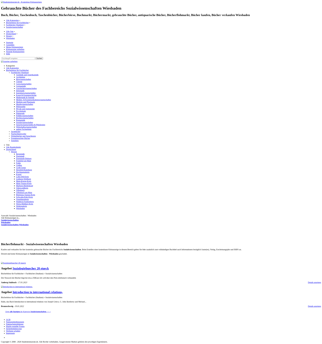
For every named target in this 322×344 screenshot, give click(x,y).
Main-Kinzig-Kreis (23, 181)
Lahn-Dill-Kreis (22, 177)
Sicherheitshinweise (14, 329)
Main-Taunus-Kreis (24, 183)
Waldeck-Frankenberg (25, 202)
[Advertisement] (47, 234)
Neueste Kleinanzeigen (15, 52)
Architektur (20, 77)
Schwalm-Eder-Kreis (24, 197)
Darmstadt (20, 156)
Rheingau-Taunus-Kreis (25, 195)
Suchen (39, 58)
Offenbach (20, 190)
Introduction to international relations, (38, 292)
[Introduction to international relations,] (17, 287)
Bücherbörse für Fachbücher (17, 23)
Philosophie (20, 107)
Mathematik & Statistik (25, 97)
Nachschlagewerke (18, 134)
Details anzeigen (314, 282)
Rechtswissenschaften (24, 118)
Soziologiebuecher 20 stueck (31, 268)
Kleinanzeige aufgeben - (25, 258)
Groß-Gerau (21, 168)
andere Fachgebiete (23, 129)
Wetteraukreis (21, 206)
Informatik (20, 91)
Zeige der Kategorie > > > (28, 312)
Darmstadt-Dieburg (23, 158)
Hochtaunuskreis (22, 172)
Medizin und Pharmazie (25, 102)
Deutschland (11, 34)
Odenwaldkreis (22, 188)
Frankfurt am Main (23, 161)
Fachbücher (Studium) (15, 25)
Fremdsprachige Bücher (20, 138)
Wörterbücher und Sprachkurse (23, 136)
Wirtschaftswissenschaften (26, 127)
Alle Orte (9, 31)
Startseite (9, 42)
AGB (8, 320)
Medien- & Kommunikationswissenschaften (33, 100)
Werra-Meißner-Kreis (24, 204)
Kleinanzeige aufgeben (15, 49)
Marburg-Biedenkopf (24, 186)
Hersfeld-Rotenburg (24, 170)
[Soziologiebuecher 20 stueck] (13, 263)
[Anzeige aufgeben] (9, 61)
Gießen (19, 165)
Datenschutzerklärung (14, 324)
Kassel (18, 174)
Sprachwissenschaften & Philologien (30, 125)
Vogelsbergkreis (22, 199)
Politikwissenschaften (24, 116)
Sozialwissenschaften (14, 27)
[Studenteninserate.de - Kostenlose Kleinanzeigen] (21, 2)
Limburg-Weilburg (23, 179)
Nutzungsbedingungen (15, 322)
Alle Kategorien (12, 20)
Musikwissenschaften (24, 104)
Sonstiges (15, 141)
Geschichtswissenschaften (26, 88)
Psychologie (21, 111)
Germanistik (21, 86)
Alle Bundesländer (13, 147)
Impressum (10, 333)
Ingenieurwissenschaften (26, 93)
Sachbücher (15, 131)
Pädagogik (20, 113)
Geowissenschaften (23, 84)
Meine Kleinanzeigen (14, 47)
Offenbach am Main (24, 192)
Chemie (19, 82)
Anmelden (10, 45)
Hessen (9, 36)
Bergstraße (20, 154)
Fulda (18, 163)
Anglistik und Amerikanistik (27, 75)
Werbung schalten (13, 331)
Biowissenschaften (23, 79)
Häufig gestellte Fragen (15, 326)
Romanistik (20, 120)
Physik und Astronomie (25, 109)
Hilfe (8, 54)
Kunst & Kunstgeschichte (26, 95)
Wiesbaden (10, 38)
